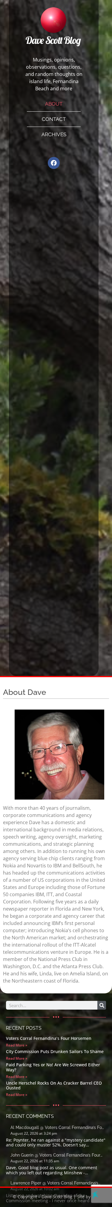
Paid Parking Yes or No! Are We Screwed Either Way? (53, 1067)
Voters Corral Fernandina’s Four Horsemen (48, 1038)
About (53, 104)
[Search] (101, 1005)
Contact (54, 119)
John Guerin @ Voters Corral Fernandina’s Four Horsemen (55, 1155)
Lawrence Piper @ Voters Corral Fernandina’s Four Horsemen (54, 1183)
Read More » (16, 1045)
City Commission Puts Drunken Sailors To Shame (55, 1051)
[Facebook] (54, 163)
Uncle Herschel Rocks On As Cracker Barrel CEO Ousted (54, 1085)
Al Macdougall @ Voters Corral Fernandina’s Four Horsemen (58, 1128)
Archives (54, 134)
